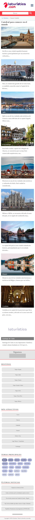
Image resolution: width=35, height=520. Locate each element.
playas (4, 460)
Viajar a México (18, 401)
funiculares (13, 463)
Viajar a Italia (18, 374)
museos (17, 460)
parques (5, 467)
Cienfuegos (18, 446)
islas (30, 460)
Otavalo (18, 430)
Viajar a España (18, 369)
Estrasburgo (6, 144)
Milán (4, 209)
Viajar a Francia (18, 380)
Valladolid (18, 425)
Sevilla (4, 47)
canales (5, 471)
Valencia (18, 420)
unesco (11, 460)
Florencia (5, 177)
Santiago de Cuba (8, 338)
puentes (5, 463)
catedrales (25, 467)
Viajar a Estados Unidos (18, 385)
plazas (17, 474)
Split (4, 112)
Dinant (4, 274)
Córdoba (5, 306)
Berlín (4, 241)
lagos (10, 471)
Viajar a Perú (18, 390)
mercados (27, 463)
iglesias (20, 463)
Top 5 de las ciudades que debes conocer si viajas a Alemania (17, 503)
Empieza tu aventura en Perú (17, 487)
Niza (3, 79)
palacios (11, 474)
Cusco (18, 414)
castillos (24, 460)
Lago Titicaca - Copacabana (18, 441)
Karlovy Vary (18, 436)
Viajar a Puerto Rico (18, 396)
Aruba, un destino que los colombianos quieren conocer (17, 493)
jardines (17, 471)
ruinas (11, 467)
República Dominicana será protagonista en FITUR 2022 (17, 508)
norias (4, 474)
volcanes (18, 467)
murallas (24, 471)
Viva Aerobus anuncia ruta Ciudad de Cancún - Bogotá (17, 498)
